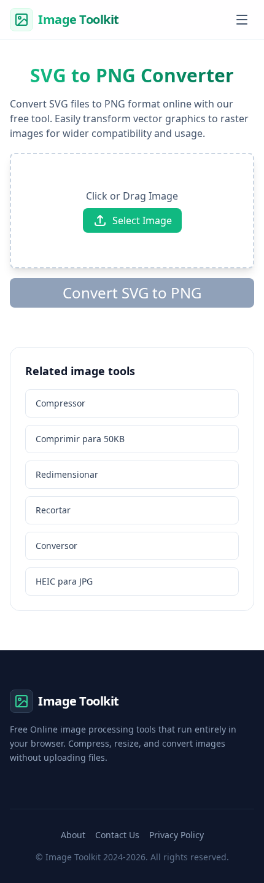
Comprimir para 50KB (80, 439)
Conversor (56, 545)
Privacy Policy (176, 835)
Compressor (60, 403)
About (73, 835)
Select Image (142, 220)
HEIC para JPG (64, 581)
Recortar (53, 510)
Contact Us (117, 835)
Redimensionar (67, 474)
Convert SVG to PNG (132, 292)
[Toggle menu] (242, 19)
